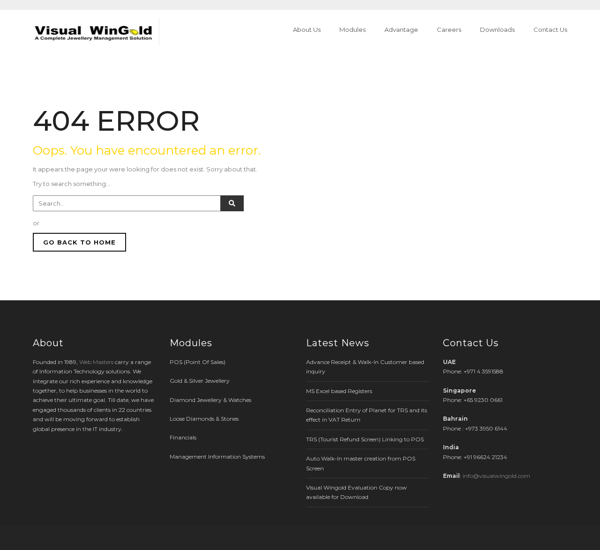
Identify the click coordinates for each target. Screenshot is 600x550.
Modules (352, 29)
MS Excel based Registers (339, 390)
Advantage (401, 29)
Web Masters (96, 361)
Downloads (497, 29)
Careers (449, 29)
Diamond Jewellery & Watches (210, 399)
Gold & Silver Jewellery (200, 380)
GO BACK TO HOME (79, 242)
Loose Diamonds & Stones (204, 418)
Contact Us (550, 29)
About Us (307, 29)
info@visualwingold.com (496, 475)
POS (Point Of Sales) (197, 361)
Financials (183, 437)
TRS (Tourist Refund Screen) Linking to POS (365, 439)
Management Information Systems (217, 456)
